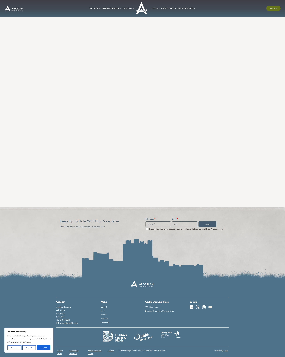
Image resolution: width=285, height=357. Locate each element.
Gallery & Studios (185, 8)
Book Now (273, 8)
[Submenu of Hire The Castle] (175, 8)
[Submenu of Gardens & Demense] (120, 8)
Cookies (111, 350)
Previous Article (105, 199)
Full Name (150, 219)
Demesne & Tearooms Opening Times (159, 311)
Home (142, 8)
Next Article (181, 199)
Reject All (29, 348)
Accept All (43, 348)
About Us (104, 318)
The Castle (93, 8)
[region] (28, 340)
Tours (103, 310)
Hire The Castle (167, 8)
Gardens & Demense (110, 8)
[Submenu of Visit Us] (159, 8)
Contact (104, 307)
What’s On (127, 8)
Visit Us (155, 8)
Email (175, 219)
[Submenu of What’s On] (133, 8)
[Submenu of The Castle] (99, 8)
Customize (14, 348)
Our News (105, 322)
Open (225, 350)
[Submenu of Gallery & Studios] (194, 8)
